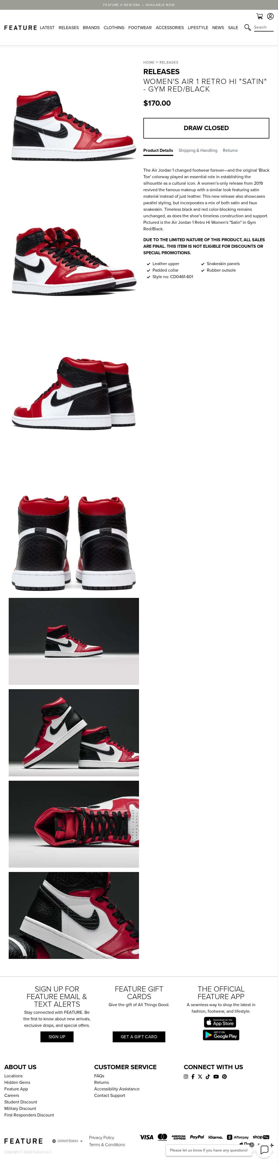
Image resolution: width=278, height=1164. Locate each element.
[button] (264, 1150)
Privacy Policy (101, 1137)
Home (148, 62)
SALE (233, 27)
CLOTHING (114, 27)
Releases (169, 62)
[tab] (161, 152)
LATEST (47, 27)
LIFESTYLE (198, 27)
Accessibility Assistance (117, 1089)
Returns (101, 1082)
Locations (13, 1076)
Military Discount (20, 1108)
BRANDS (91, 27)
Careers (11, 1095)
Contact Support (109, 1095)
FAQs (99, 1076)
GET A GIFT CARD (139, 1037)
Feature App (16, 1089)
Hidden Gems (17, 1082)
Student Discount (20, 1102)
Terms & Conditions (107, 1144)
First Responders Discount (29, 1115)
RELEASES (69, 27)
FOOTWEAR (140, 27)
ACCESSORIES (170, 27)
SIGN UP (57, 1037)
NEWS (218, 27)
